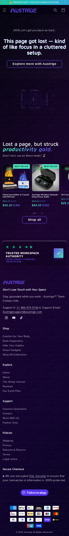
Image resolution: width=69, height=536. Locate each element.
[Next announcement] (65, 1)
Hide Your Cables (13, 345)
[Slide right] (42, 213)
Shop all (34, 219)
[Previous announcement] (4, 1)
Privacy (7, 445)
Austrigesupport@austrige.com (22, 311)
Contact (7, 413)
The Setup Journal (14, 381)
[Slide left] (27, 213)
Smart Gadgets (12, 350)
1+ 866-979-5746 (27, 307)
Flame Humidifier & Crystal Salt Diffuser (16, 196)
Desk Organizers (13, 340)
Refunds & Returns (14, 449)
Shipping (8, 440)
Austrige (28, 532)
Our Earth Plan (12, 390)
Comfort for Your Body (16, 336)
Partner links (10, 422)
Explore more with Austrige (34, 64)
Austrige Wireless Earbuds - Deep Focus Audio (45, 196)
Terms (6, 454)
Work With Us (11, 418)
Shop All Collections (15, 354)
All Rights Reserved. (43, 532)
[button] (4, 10)
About (6, 377)
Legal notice (10, 459)
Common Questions (15, 408)
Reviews (8, 386)
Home (6, 372)
